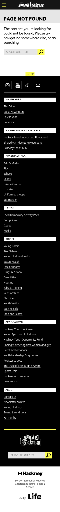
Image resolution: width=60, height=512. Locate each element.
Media (7, 230)
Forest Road (11, 117)
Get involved (14, 322)
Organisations (16, 156)
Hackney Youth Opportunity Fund (23, 339)
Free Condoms (12, 267)
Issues (7, 225)
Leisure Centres (12, 184)
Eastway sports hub (15, 148)
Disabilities (10, 277)
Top (31, 74)
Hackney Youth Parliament (19, 329)
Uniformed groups (14, 194)
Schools (8, 173)
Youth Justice (11, 303)
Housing (8, 282)
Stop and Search (13, 314)
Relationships (11, 293)
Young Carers (11, 246)
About (10, 389)
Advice (10, 239)
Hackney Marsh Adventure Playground (26, 137)
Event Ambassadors (15, 350)
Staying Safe (11, 308)
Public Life (35, 496)
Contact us (10, 396)
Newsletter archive (14, 402)
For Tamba (10, 417)
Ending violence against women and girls (27, 345)
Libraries (8, 189)
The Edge (9, 106)
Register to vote (13, 360)
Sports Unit (10, 371)
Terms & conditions (15, 412)
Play (6, 168)
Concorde (9, 122)
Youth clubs (10, 199)
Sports (7, 178)
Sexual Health (12, 261)
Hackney (30, 473)
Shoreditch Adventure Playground (23, 142)
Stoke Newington (14, 111)
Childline (9, 298)
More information (30, 4)
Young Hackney (13, 407)
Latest (10, 208)
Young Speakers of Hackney (20, 334)
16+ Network (11, 251)
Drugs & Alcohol (13, 272)
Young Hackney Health (17, 256)
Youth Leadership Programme (21, 355)
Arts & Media (11, 163)
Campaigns (10, 220)
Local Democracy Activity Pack (21, 215)
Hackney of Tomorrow (16, 376)
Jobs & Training (13, 287)
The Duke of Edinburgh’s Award (22, 365)
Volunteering (11, 381)
